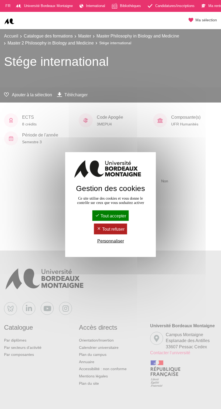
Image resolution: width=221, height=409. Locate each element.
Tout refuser (113, 229)
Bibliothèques (130, 6)
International (95, 6)
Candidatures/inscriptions (175, 6)
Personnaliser (110, 240)
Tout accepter (112, 216)
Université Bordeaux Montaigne (48, 6)
